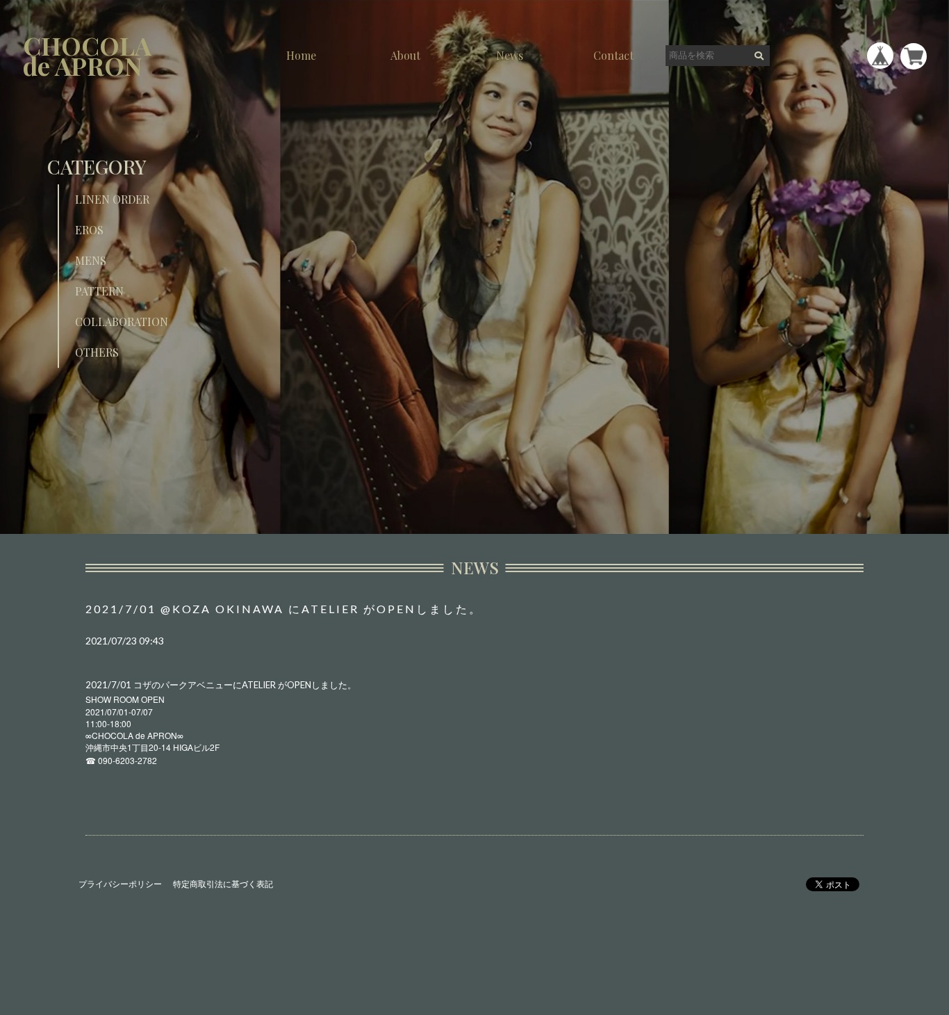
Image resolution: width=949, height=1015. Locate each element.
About (405, 55)
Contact (613, 55)
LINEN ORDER (112, 199)
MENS (90, 260)
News (509, 55)
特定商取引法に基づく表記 (223, 884)
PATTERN (99, 291)
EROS (89, 229)
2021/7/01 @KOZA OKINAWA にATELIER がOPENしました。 (283, 608)
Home (301, 55)
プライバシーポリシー (120, 884)
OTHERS (97, 352)
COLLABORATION (121, 321)
